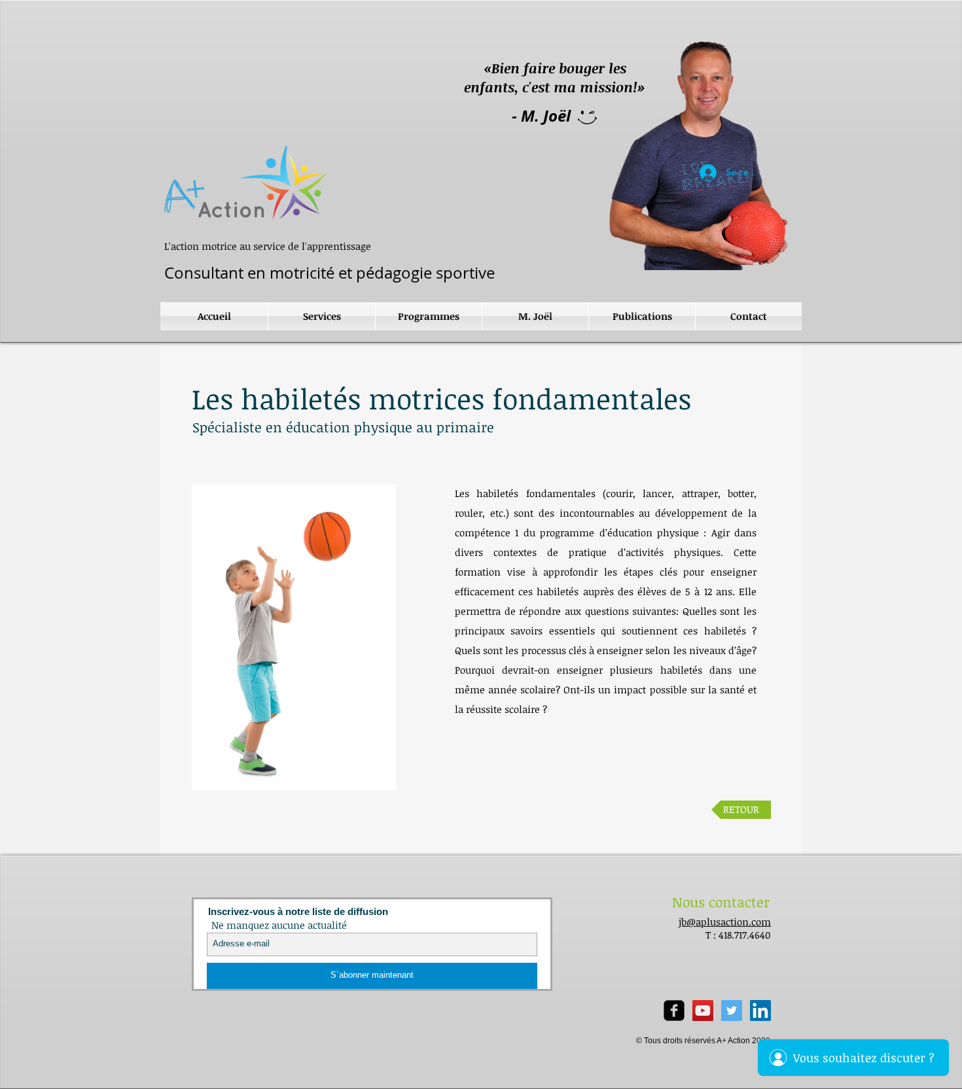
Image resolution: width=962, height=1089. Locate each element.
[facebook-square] (674, 1010)
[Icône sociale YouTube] (702, 1010)
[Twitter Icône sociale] (731, 1010)
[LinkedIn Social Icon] (760, 1010)
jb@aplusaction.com (725, 921)
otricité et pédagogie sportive (327, 272)
